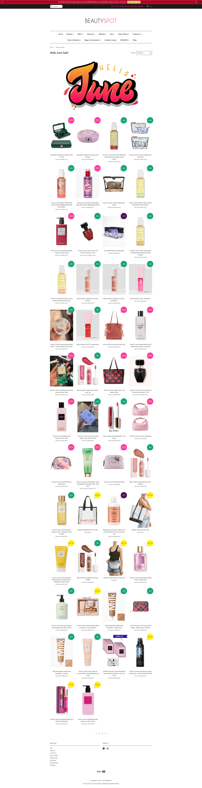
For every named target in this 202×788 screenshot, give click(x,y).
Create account (124, 6)
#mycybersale (54, 763)
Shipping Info (54, 758)
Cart (150, 6)
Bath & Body (123, 34)
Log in (113, 6)
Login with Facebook (136, 6)
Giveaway (53, 765)
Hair (112, 34)
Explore (69, 34)
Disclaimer (53, 760)
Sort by (133, 53)
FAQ (51, 748)
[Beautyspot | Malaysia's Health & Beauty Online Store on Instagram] (107, 749)
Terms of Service (88, 783)
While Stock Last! (134, 2)
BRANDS (124, 40)
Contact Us (53, 753)
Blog (134, 40)
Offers (79, 34)
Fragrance (137, 34)
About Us (52, 750)
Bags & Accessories (92, 40)
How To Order (54, 755)
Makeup (102, 34)
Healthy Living (110, 40)
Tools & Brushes (73, 40)
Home (60, 34)
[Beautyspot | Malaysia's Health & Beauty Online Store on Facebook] (104, 749)
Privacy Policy (98, 783)
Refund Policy (115, 783)
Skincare (90, 34)
